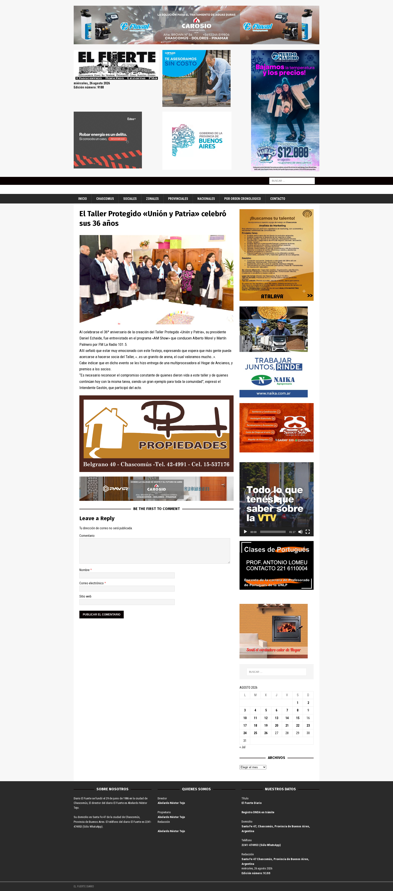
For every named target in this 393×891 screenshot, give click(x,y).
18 (255, 725)
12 (265, 718)
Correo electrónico (91, 583)
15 (297, 718)
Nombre (84, 570)
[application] (276, 499)
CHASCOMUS (105, 199)
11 (255, 718)
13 (276, 718)
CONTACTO (277, 199)
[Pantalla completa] (307, 532)
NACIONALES (206, 199)
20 (276, 725)
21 (287, 725)
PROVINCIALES (178, 199)
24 (245, 733)
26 (265, 733)
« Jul (242, 747)
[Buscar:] (292, 180)
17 (245, 725)
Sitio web (85, 596)
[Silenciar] (300, 532)
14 (287, 718)
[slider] (273, 532)
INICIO (82, 199)
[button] (276, 499)
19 (265, 725)
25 (255, 733)
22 (297, 725)
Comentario (87, 535)
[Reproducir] (245, 532)
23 (308, 725)
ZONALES (152, 199)
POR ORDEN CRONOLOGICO (242, 199)
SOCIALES (130, 199)
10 (245, 718)
